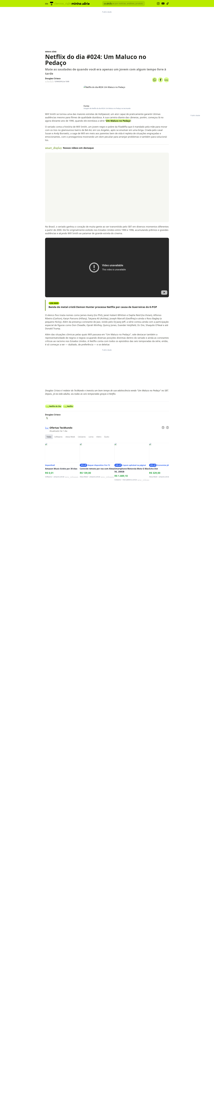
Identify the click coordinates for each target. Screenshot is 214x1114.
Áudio (106, 437)
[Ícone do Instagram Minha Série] (158, 3)
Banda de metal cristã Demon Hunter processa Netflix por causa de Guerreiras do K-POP (103, 307)
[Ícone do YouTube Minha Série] (162, 3)
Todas (49, 437)
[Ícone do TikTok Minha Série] (167, 3)
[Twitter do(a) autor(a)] (47, 418)
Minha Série (50, 51)
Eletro (98, 437)
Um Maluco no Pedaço (118, 120)
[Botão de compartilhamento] (154, 79)
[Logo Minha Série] (80, 3)
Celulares (82, 437)
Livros (91, 437)
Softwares (58, 437)
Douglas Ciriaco (53, 78)
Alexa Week (70, 437)
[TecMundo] (51, 3)
